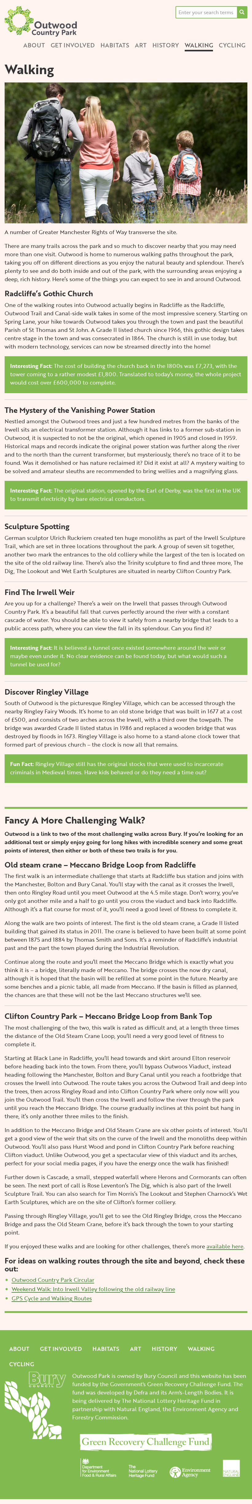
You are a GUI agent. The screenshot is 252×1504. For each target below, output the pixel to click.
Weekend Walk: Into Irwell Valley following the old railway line (93, 1289)
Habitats (114, 45)
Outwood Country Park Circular (53, 1280)
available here (225, 1246)
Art (141, 45)
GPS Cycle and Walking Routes (52, 1298)
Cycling (232, 45)
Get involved (73, 45)
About (34, 45)
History (165, 45)
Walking (199, 45)
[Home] (43, 21)
